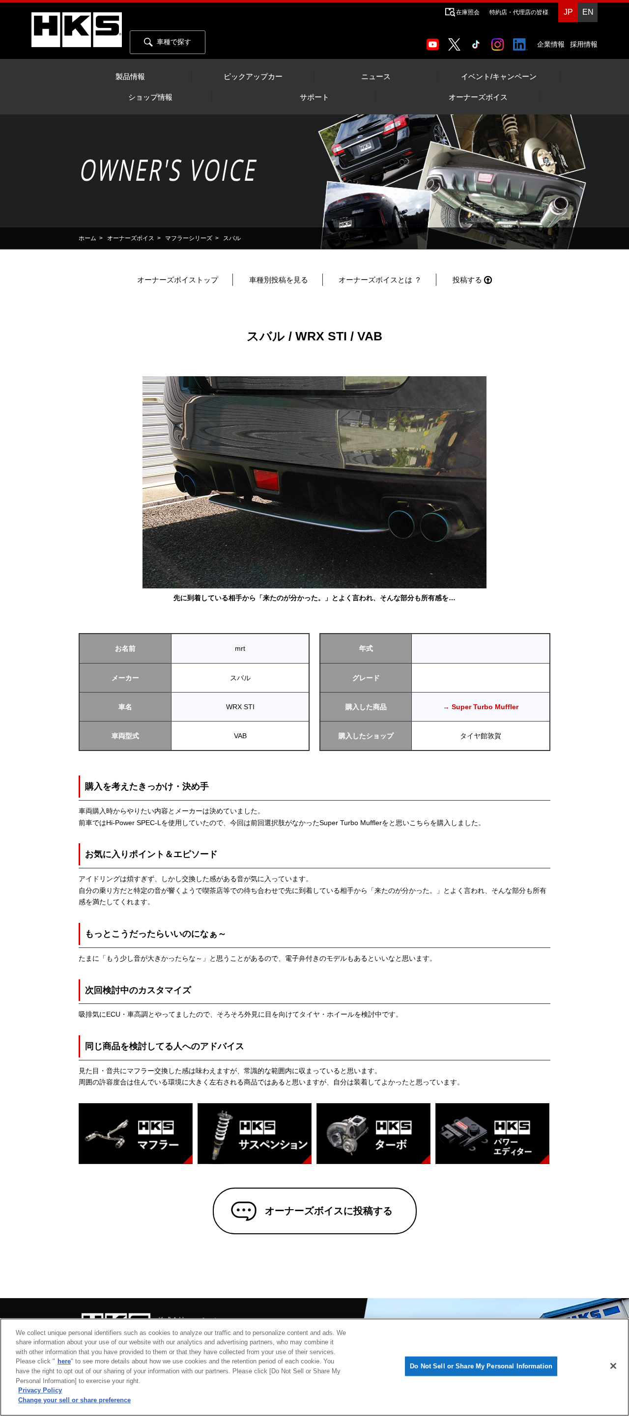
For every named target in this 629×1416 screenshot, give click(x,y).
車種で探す (174, 42)
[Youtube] (435, 41)
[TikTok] (478, 41)
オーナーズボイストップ (177, 280)
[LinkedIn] (522, 41)
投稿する (467, 280)
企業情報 (551, 44)
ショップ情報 (150, 97)
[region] (314, 1367)
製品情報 (130, 77)
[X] (456, 41)
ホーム (87, 238)
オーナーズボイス (478, 97)
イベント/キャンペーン (499, 77)
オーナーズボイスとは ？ (380, 280)
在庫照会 (468, 12)
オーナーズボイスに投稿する (329, 1210)
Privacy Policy (40, 1390)
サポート (314, 97)
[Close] (613, 1366)
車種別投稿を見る (278, 280)
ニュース (376, 77)
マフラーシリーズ (188, 238)
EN (588, 12)
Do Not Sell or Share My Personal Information (481, 1366)
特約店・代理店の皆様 (518, 12)
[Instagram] (499, 41)
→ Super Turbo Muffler (480, 707)
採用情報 (584, 44)
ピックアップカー (253, 77)
